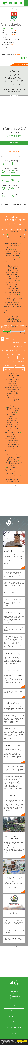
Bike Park (6, 365)
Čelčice (9, 246)
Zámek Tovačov (12, 422)
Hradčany (15, 256)
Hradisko (9, 260)
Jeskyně (6, 361)
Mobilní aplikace (14, 1022)
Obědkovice (17, 292)
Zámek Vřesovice (12, 410)
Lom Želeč (12, 412)
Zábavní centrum (8, 369)
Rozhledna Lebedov (12, 445)
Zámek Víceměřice (12, 379)
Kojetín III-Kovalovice (12, 272)
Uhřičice (13, 315)
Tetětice (6, 313)
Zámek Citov (12, 449)
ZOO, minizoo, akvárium (12, 339)
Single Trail (14, 365)
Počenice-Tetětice (10, 303)
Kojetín (16, 266)
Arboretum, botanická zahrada (10, 350)
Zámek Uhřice (12, 386)
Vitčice (9, 319)
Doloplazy (8, 254)
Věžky (8, 317)
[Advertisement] (14, 111)
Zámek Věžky (12, 392)
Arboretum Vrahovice (12, 457)
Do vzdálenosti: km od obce (12, 229)
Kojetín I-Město (12, 268)
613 (12, 44)
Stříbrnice (15, 309)
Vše (3, 339)
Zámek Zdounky (12, 437)
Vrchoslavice (11, 24)
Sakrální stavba (20, 369)
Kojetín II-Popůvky (12, 270)
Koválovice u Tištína (12, 274)
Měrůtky (9, 284)
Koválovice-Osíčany (12, 276)
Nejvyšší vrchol (20, 361)
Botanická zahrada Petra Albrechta (13, 452)
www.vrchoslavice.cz (16, 47)
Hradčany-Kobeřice (12, 258)
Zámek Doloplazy (12, 384)
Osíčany (16, 294)
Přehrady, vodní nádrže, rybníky (14, 346)
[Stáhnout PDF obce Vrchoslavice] (22, 58)
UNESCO (4, 343)
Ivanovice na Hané (12, 262)
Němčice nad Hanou (12, 290)
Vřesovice (7, 321)
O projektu (14, 1005)
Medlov (16, 280)
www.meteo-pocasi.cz (14, 206)
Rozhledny (23, 350)
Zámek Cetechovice (12, 473)
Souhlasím (22, 1040)
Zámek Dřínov (12, 381)
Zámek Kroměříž (12, 434)
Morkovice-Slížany (12, 288)
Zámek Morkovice (13, 408)
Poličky (19, 303)
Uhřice (7, 315)
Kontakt (14, 1033)
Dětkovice (15, 250)
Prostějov (13, 34)
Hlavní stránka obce (22, 64)
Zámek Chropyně (13, 418)
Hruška (16, 260)
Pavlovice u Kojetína (10, 299)
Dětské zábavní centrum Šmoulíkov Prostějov (13, 470)
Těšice (16, 311)
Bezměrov (8, 244)
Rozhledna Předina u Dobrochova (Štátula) (13, 399)
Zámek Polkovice (12, 394)
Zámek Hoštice (12, 443)
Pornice (16, 305)
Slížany (19, 307)
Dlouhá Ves (17, 54)
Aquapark (23, 339)
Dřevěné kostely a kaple (10, 358)
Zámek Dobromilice (12, 390)
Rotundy (21, 358)
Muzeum (22, 365)
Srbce (8, 309)
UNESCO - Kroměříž (12, 424)
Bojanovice (16, 244)
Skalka (13, 307)
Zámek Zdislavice (12, 428)
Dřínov (8, 256)
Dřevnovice (16, 254)
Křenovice (9, 278)
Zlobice (19, 321)
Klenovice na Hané (12, 264)
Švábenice (9, 311)
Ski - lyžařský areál (14, 343)
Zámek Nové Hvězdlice (12, 475)
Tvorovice (19, 313)
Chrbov (15, 246)
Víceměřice (15, 317)
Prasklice (7, 307)
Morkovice (12, 286)
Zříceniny (20, 354)
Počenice (13, 301)
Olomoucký (13, 30)
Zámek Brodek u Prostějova (12, 415)
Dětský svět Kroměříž (12, 439)
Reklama (14, 1011)
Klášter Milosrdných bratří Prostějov (13, 464)
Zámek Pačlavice (12, 396)
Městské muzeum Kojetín (12, 388)
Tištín (12, 313)
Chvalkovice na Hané (12, 248)
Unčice (19, 315)
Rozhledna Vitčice (12, 377)
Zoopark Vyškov (12, 461)
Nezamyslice (8, 292)
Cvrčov (8, 250)
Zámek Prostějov (13, 467)
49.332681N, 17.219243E (17, 36)
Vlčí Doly (15, 319)
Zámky (13, 354)
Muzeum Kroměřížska (12, 432)
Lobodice (16, 278)
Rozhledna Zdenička (12, 441)
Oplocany (9, 294)
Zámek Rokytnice (13, 481)
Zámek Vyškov (12, 459)
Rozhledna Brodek (12, 479)
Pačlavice (12, 297)
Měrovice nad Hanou (12, 282)
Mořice (16, 284)
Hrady (7, 354)
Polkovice (10, 305)
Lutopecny (9, 280)
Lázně (12, 361)
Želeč (13, 321)
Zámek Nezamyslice (12, 375)
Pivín (20, 299)
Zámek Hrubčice (12, 430)
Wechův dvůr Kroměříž (12, 426)
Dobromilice (17, 252)
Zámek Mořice (12, 373)
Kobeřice (9, 266)
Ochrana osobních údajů (14, 1027)
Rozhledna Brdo (12, 477)
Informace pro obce (14, 1016)
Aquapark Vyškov (13, 455)
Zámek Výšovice (12, 420)
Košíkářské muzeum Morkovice (13, 405)
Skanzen (24, 343)
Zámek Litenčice (12, 447)
